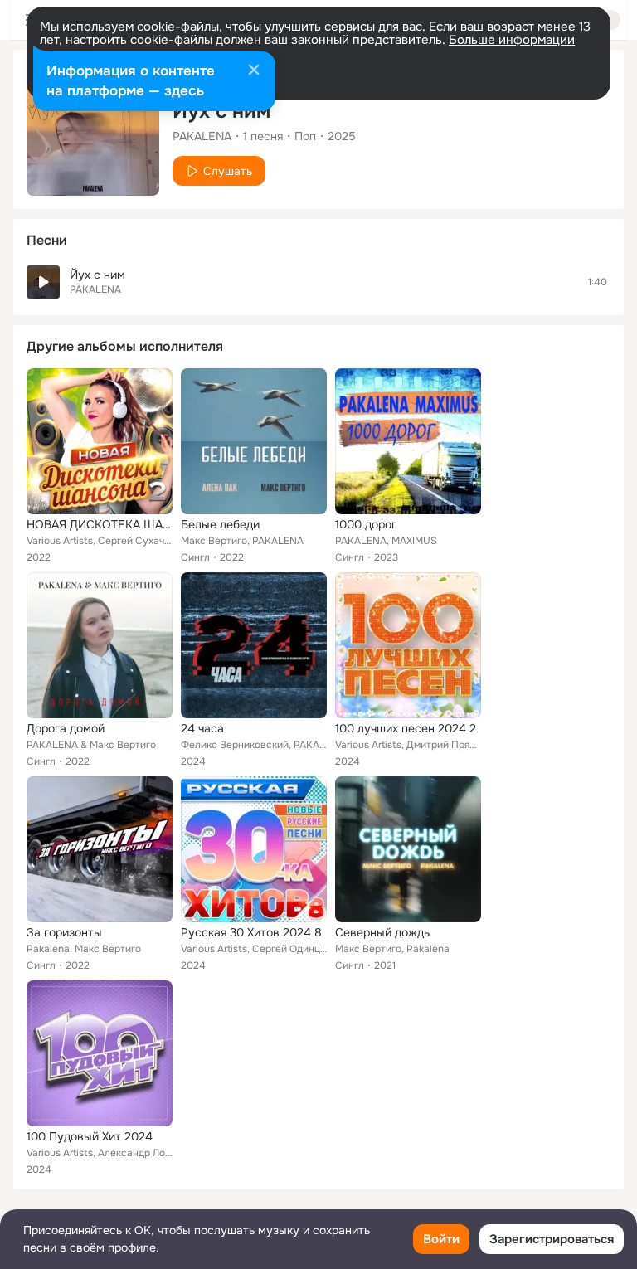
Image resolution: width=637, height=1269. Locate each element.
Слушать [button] (227, 170)
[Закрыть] (254, 71)
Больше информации (512, 40)
